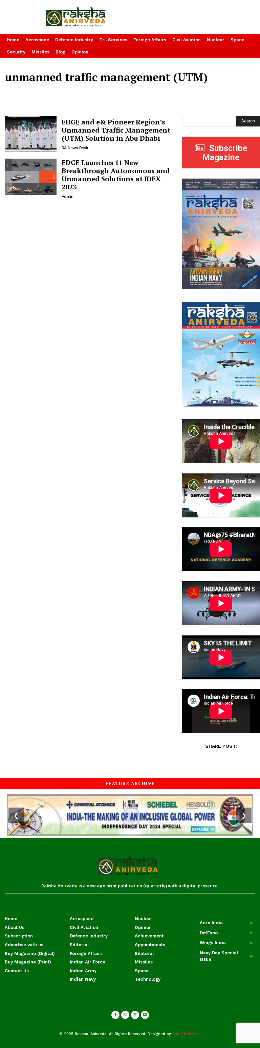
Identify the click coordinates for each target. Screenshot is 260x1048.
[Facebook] (115, 1015)
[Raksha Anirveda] (87, 17)
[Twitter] (135, 1015)
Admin (67, 196)
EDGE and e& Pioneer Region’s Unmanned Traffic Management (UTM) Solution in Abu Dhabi (116, 130)
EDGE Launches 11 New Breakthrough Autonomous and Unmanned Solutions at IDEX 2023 (116, 174)
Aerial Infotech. (186, 1034)
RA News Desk (75, 147)
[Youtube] (145, 1015)
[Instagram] (125, 1015)
